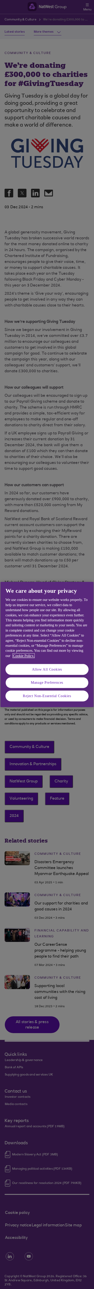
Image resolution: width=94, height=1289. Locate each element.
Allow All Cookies (47, 669)
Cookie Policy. (23, 656)
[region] (47, 644)
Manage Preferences (47, 682)
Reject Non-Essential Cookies (47, 696)
